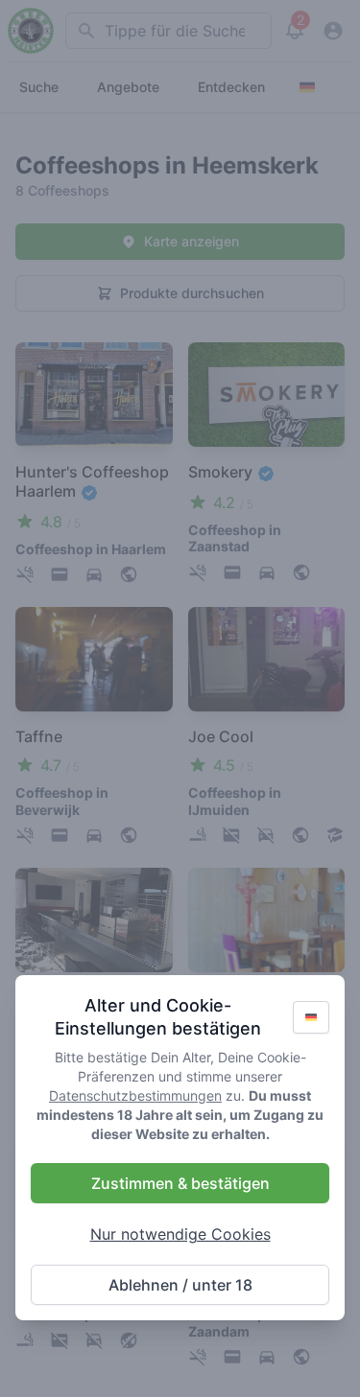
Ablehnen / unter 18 (180, 1284)
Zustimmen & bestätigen (180, 1183)
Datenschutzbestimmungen (135, 1095)
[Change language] (311, 1017)
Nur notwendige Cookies (180, 1234)
